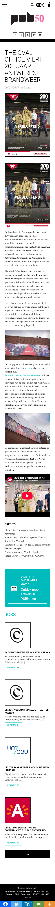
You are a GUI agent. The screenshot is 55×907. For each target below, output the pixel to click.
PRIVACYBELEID (41, 891)
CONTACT (27, 902)
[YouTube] (40, 34)
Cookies (9, 894)
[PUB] (27, 20)
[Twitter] (33, 34)
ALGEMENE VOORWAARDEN (18, 891)
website (28, 368)
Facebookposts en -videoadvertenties (23, 375)
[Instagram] (21, 34)
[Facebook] (15, 34)
